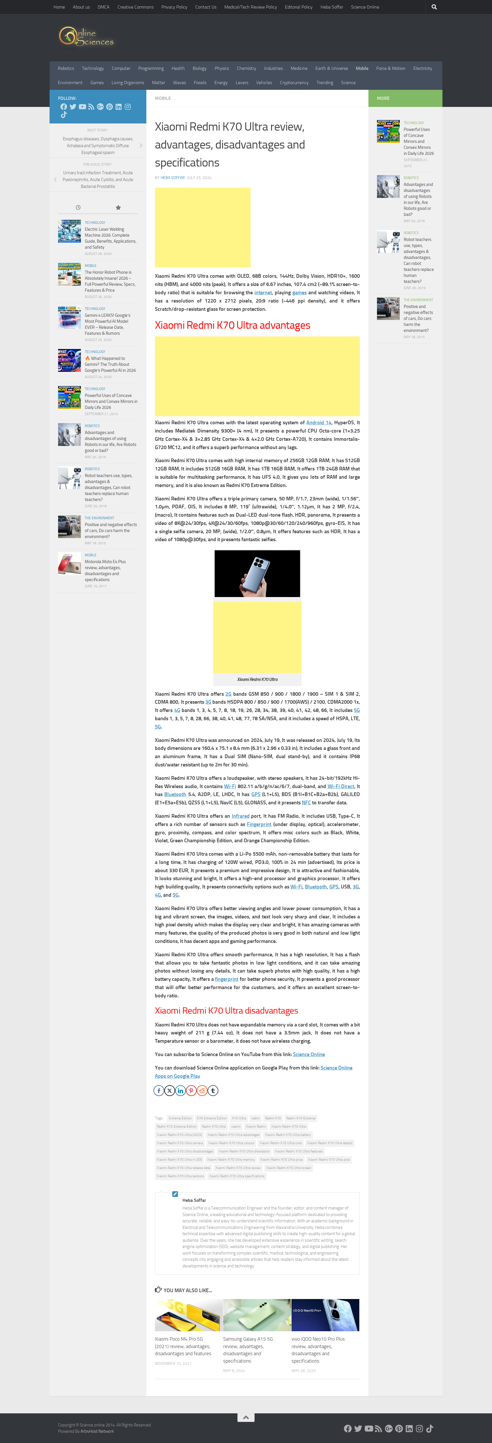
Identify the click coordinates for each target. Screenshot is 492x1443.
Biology (200, 68)
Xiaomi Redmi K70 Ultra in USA (179, 1160)
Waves (179, 82)
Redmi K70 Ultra (214, 1127)
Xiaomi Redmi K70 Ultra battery (288, 1135)
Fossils (200, 82)
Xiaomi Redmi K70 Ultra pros (329, 1160)
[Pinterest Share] (191, 1090)
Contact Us (205, 7)
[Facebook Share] (158, 1090)
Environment (70, 82)
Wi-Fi (230, 786)
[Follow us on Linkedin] (118, 106)
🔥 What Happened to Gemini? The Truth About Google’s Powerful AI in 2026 (110, 364)
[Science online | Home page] (88, 38)
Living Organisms (128, 82)
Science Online (365, 7)
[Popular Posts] (118, 208)
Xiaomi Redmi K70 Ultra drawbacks (244, 1151)
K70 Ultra (239, 1118)
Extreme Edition (180, 1118)
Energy (221, 82)
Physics (222, 68)
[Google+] (100, 106)
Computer (121, 68)
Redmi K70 (273, 1118)
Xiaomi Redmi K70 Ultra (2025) (179, 1135)
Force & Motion (390, 68)
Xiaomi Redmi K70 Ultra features (299, 1151)
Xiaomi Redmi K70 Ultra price (281, 1160)
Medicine (299, 68)
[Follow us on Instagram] (127, 106)
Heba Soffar (332, 7)
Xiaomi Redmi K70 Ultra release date (183, 1168)
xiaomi (236, 1127)
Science (348, 82)
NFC (306, 802)
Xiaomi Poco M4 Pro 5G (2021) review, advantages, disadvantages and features (183, 1346)
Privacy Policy (174, 7)
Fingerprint (259, 824)
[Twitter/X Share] (169, 1090)
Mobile (362, 68)
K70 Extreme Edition (212, 1118)
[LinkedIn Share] (180, 1090)
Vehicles (264, 82)
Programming (151, 68)
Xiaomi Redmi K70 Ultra (288, 1127)
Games (97, 82)
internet (263, 292)
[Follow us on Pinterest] (109, 106)
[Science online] (63, 106)
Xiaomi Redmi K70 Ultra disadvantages (185, 1151)
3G (208, 702)
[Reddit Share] (202, 1090)
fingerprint (226, 979)
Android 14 (318, 422)
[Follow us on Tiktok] (63, 114)
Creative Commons (135, 7)
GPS (256, 794)
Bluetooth (175, 794)
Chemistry (246, 68)
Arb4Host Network (97, 1431)
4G (177, 710)
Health (178, 68)
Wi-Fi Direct (341, 786)
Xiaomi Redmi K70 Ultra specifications (237, 1176)
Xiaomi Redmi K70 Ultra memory (231, 1160)
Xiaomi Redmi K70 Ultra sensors (180, 1176)
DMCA (104, 7)
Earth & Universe (331, 68)
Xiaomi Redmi (256, 1127)
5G (357, 710)
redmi (255, 1118)
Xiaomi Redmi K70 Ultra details (329, 1143)
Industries (273, 68)
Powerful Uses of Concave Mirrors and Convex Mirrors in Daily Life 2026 (111, 401)
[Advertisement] (203, 227)
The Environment (99, 518)
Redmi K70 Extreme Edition (176, 1127)
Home (59, 7)
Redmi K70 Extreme (300, 1118)
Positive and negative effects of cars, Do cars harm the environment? (111, 530)
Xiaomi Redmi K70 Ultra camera (180, 1143)
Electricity (422, 68)
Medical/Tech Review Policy (250, 7)
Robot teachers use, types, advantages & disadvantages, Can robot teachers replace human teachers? (108, 487)
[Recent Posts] (78, 208)
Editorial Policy (299, 7)
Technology (93, 68)
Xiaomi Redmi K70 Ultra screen (288, 1168)
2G (228, 694)
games (299, 292)
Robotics (66, 68)
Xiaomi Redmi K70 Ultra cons (281, 1143)
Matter (158, 82)
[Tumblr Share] (213, 1090)
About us (81, 7)
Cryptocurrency (294, 82)
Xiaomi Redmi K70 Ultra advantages (234, 1135)
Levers (242, 82)
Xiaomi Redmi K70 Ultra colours (231, 1143)
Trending (325, 82)
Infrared (241, 816)
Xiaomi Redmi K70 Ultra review (238, 1168)
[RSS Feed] (91, 106)
